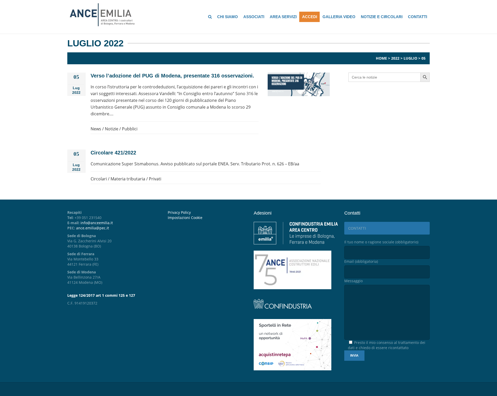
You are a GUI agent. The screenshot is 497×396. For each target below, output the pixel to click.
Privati (155, 179)
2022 (395, 58)
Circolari (99, 179)
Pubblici (129, 129)
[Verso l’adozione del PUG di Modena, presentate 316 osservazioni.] (299, 84)
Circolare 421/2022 (113, 152)
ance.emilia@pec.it (92, 227)
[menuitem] (207, 217)
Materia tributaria (128, 179)
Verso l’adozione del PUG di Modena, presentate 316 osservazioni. (172, 76)
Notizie (111, 129)
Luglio (410, 58)
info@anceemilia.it (97, 222)
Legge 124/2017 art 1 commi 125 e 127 (101, 295)
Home (381, 58)
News (96, 129)
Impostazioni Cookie (185, 217)
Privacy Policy (179, 212)
